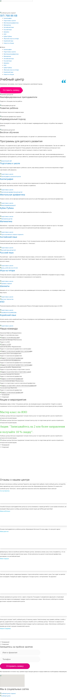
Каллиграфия (8, 18)
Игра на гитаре (7, 270)
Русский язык (8, 29)
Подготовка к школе (10, 20)
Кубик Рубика (8, 36)
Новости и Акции (9, 43)
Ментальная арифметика (11, 23)
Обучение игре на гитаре (11, 38)
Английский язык (9, 27)
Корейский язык (8, 41)
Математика (7, 25)
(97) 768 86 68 (8, 15)
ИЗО (5, 34)
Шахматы (6, 32)
